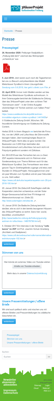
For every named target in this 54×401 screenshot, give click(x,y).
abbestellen (10, 385)
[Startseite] (27, 8)
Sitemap (37, 385)
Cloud (36, 388)
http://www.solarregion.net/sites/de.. (18, 200)
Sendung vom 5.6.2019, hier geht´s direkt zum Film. (25, 87)
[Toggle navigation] (5, 19)
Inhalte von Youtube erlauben (27, 265)
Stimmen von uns (12, 252)
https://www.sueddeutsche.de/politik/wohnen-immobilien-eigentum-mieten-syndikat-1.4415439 (24, 115)
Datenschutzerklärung (37, 273)
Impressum (9, 390)
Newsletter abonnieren (9, 381)
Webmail (46, 388)
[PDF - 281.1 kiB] (6, 68)
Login (47, 385)
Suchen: (5, 351)
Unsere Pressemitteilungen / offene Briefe (25, 342)
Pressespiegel (10, 48)
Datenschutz (10, 393)
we (31, 131)
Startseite (8, 30)
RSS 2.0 (47, 390)
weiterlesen (9, 243)
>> (49, 356)
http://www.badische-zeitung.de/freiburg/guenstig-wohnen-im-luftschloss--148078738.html (24, 219)
